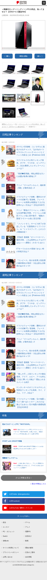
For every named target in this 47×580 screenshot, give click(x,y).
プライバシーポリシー (11, 552)
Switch (5, 536)
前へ (8, 56)
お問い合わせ (7, 557)
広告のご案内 (30, 552)
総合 (4, 522)
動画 (26, 541)
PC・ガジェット (9, 531)
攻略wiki (6, 541)
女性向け (28, 536)
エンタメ (6, 527)
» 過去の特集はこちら (38, 484)
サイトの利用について (11, 548)
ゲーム (27, 522)
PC (16, 124)
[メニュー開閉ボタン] (44, 3)
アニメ (27, 527)
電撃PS (27, 531)
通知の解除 (29, 548)
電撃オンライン (7, 124)
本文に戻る (23, 56)
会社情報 (28, 557)
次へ (39, 56)
